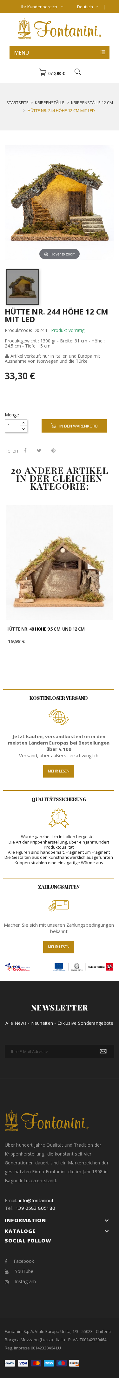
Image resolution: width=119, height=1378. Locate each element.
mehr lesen (58, 947)
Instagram (25, 1281)
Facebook (24, 1261)
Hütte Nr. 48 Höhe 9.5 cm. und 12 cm (45, 629)
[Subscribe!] (103, 1051)
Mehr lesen (58, 771)
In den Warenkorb (78, 426)
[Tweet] (39, 450)
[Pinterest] (53, 450)
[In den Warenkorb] (100, 515)
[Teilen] (25, 450)
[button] (52, 73)
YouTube (24, 1271)
